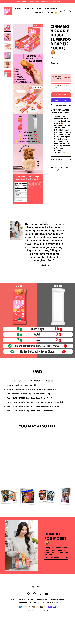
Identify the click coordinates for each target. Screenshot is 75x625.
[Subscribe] (66, 558)
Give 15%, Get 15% (18, 599)
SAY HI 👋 (51, 13)
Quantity (54, 63)
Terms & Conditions (37, 602)
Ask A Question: (58, 159)
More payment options (61, 105)
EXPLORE (38, 13)
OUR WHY (29, 8)
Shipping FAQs (22, 602)
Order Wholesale (57, 599)
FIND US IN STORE (47, 8)
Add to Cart (16, 471)
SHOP (18, 8)
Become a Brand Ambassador (38, 599)
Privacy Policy (52, 602)
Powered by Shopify (43, 610)
